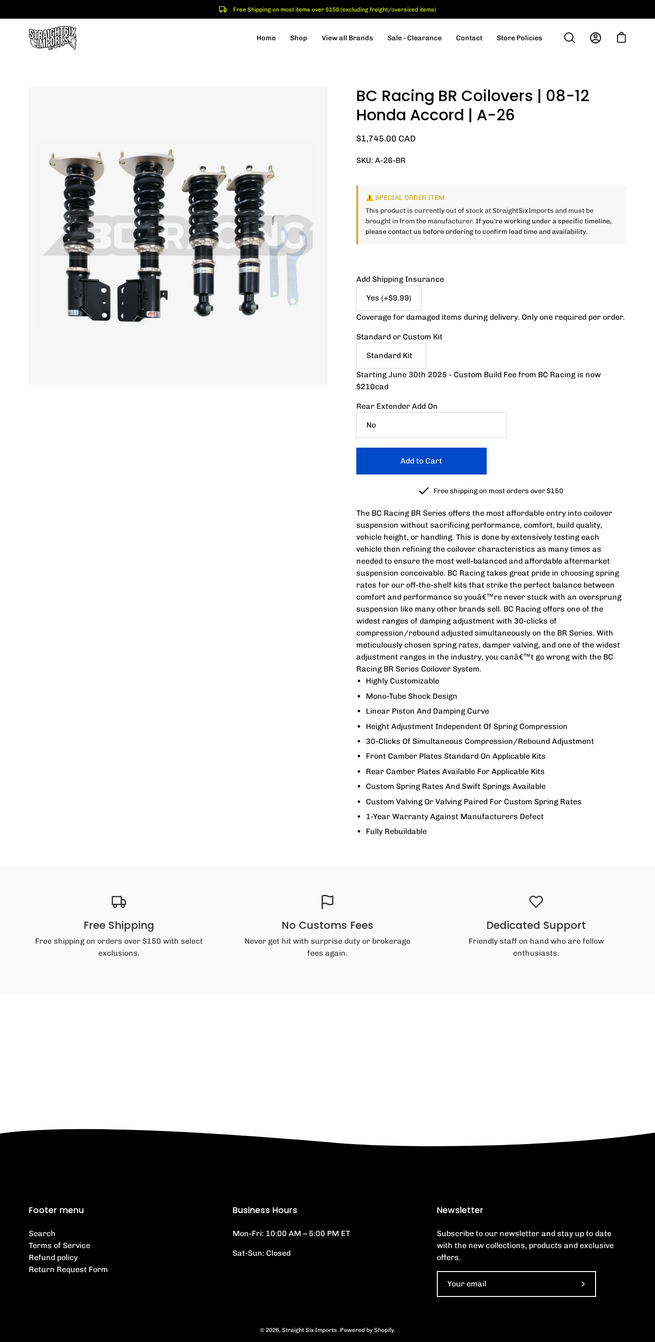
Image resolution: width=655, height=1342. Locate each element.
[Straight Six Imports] (53, 38)
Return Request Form (68, 1269)
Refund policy (53, 1257)
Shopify (384, 1330)
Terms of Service (59, 1245)
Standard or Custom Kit (399, 336)
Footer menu (56, 1210)
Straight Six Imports (309, 1330)
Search (42, 1233)
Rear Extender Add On (397, 406)
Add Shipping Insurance (400, 279)
